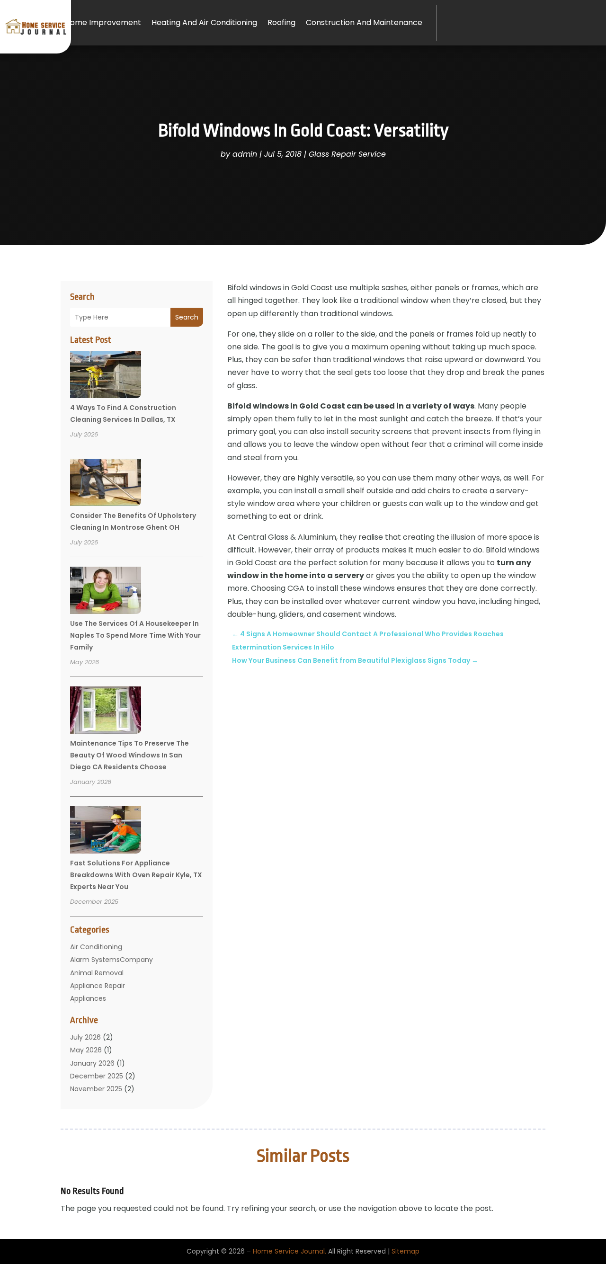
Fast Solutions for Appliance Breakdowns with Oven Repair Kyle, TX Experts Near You (136, 874)
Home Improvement (103, 22)
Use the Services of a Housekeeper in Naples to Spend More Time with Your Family (135, 635)
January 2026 (92, 1063)
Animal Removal (97, 973)
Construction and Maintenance (364, 22)
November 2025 (96, 1089)
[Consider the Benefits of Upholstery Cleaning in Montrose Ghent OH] (105, 484)
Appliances (88, 998)
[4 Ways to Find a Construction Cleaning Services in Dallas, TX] (105, 376)
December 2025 (96, 1076)
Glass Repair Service (347, 154)
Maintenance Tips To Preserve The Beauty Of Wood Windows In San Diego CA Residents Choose (129, 755)
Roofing (281, 22)
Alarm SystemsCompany (111, 959)
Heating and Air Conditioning (204, 22)
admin (244, 154)
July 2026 (85, 1037)
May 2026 (86, 1050)
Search (186, 317)
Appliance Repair (97, 985)
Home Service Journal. (289, 1251)
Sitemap (405, 1251)
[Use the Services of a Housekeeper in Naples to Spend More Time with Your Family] (105, 592)
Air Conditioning (96, 947)
